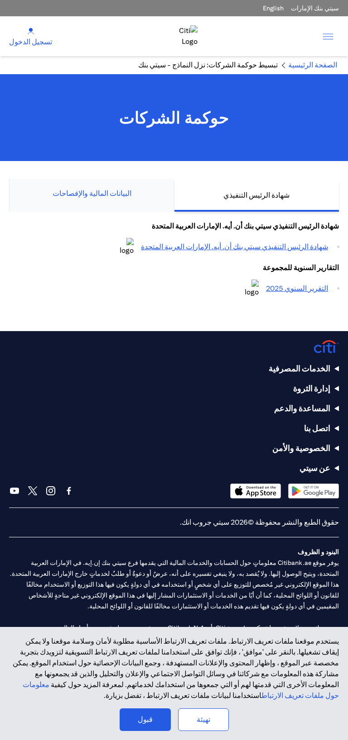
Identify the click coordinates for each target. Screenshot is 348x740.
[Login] (30, 30)
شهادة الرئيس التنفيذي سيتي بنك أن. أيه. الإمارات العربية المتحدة (234, 246)
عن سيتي (315, 468)
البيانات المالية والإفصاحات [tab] (92, 193)
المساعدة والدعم (302, 408)
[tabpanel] (174, 262)
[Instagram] (50, 490)
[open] (328, 36)
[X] (32, 490)
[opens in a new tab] (126, 247)
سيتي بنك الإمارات (315, 8)
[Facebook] (68, 490)
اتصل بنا (317, 428)
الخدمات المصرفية (299, 368)
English (273, 8)
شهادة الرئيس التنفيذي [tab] (256, 195)
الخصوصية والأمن (301, 448)
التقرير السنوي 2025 (297, 288)
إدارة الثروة (311, 388)
